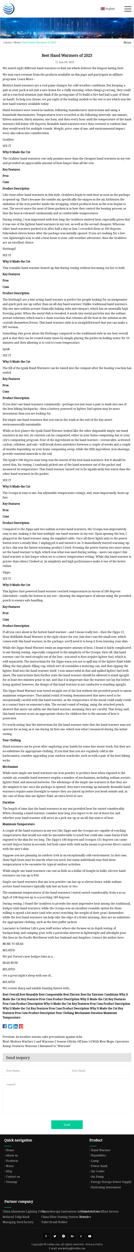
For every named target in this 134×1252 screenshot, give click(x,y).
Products (12, 1161)
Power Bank (99, 1166)
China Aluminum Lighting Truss (24, 1211)
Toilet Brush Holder (54, 1222)
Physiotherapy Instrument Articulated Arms (70, 1211)
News (17, 42)
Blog (9, 1171)
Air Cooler (98, 1171)
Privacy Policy (94, 1244)
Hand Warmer (100, 1150)
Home (8, 42)
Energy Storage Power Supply (111, 1182)
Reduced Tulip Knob (16, 1217)
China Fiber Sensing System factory (64, 1217)
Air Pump (97, 1177)
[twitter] (54, 1236)
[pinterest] (63, 1236)
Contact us (13, 1177)
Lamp (95, 1161)
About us (12, 1155)
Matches (85, 1217)
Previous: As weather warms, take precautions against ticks (42, 1037)
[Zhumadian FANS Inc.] (9, 9)
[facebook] (46, 1236)
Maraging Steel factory (18, 1222)
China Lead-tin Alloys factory (99, 1211)
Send (67, 1125)
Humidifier (98, 1155)
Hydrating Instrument (106, 1187)
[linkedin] (72, 1236)
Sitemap (11, 1182)
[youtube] (89, 1236)
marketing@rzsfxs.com (71, 1248)
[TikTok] (80, 1236)
